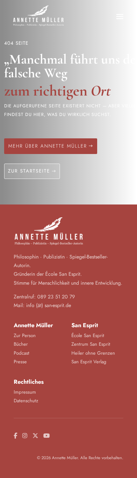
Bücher (21, 344)
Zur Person (25, 335)
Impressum (25, 392)
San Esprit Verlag (88, 361)
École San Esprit (87, 335)
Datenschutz (26, 400)
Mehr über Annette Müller (47, 146)
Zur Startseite (29, 170)
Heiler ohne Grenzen (93, 353)
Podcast (21, 353)
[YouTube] (46, 436)
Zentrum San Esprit (90, 344)
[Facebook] (15, 436)
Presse (20, 361)
